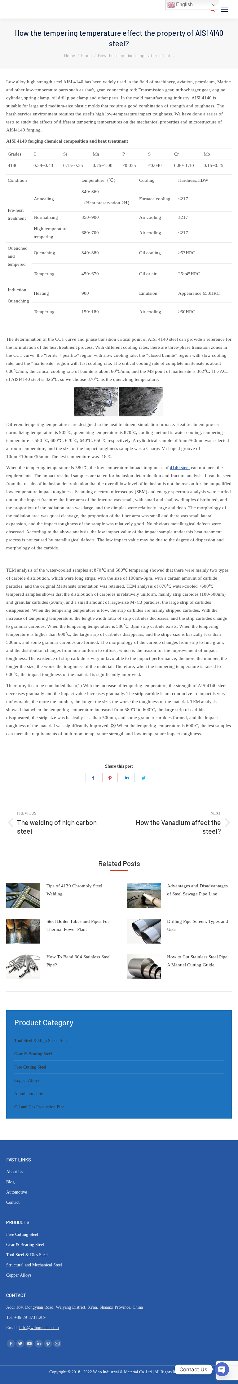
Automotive (16, 1192)
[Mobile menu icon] (224, 9)
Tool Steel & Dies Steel (27, 1255)
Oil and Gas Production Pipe (39, 1107)
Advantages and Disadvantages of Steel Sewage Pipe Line (197, 889)
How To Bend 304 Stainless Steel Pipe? (78, 960)
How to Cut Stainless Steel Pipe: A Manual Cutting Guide (198, 960)
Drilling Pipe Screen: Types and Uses (197, 925)
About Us (14, 1171)
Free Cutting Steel (30, 1067)
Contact (13, 1202)
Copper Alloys (26, 1080)
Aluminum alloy (28, 1093)
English (184, 4)
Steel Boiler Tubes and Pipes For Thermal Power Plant (77, 925)
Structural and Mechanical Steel (34, 1265)
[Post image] (23, 895)
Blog (10, 1182)
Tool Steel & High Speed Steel (41, 1040)
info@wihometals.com (39, 1327)
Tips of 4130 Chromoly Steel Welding (74, 889)
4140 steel (180, 467)
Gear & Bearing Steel (33, 1054)
